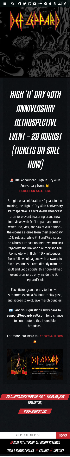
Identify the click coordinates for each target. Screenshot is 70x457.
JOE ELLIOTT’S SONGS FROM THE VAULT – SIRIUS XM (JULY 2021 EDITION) (35, 397)
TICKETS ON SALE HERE (35, 191)
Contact (58, 450)
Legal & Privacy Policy (20, 450)
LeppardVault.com (50, 336)
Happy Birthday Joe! (35, 411)
